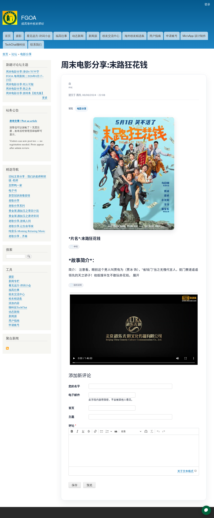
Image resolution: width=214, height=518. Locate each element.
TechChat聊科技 (15, 44)
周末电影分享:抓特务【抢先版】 (25, 93)
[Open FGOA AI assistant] (206, 510)
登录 (207, 4)
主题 (71, 416)
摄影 (19, 36)
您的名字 (74, 386)
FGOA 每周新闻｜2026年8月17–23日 (24, 78)
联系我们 (36, 44)
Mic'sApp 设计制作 (194, 36)
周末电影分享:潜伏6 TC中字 (22, 71)
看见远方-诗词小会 (38, 36)
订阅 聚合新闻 (7, 348)
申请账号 (171, 36)
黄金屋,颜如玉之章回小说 (24, 210)
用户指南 (155, 36)
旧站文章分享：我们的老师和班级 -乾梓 (27, 178)
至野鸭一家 (15, 185)
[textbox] (134, 451)
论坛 (14, 54)
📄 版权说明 (76, 285)
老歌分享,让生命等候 (21, 226)
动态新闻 (77, 36)
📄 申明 (74, 246)
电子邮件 (74, 395)
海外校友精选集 (134, 36)
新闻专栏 (14, 281)
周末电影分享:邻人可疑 (20, 84)
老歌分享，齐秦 (18, 236)
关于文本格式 (185, 471)
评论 (71, 425)
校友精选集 (15, 298)
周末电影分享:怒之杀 (18, 88)
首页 (8, 36)
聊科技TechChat (18, 307)
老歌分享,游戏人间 (20, 221)
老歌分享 (14, 200)
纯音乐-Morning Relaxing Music (27, 231)
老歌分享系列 (17, 205)
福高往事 (61, 36)
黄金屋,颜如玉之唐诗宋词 (24, 216)
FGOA (28, 17)
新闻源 (93, 36)
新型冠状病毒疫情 (19, 195)
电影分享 (26, 54)
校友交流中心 (110, 36)
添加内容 (14, 303)
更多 (44, 97)
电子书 (13, 190)
